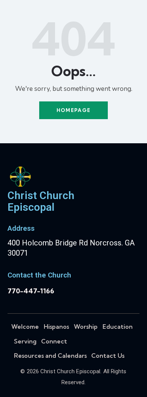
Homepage (73, 110)
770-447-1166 (31, 291)
